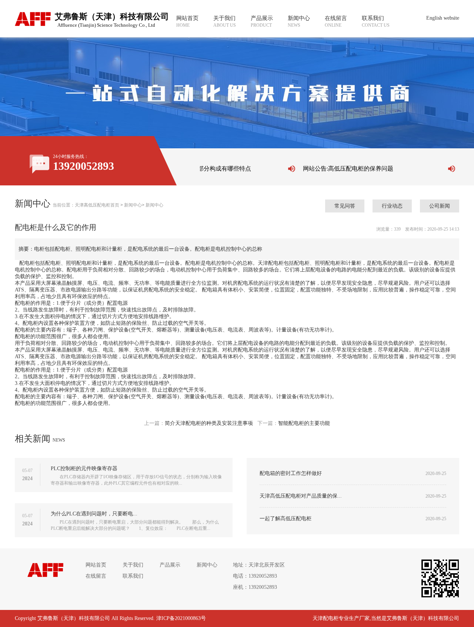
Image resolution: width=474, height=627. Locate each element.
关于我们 (133, 565)
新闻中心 (133, 205)
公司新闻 (439, 206)
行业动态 (392, 206)
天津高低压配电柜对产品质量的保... (301, 496)
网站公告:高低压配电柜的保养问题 (343, 168)
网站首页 (96, 565)
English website (442, 18)
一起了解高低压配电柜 (285, 518)
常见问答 (344, 206)
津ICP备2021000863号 (181, 618)
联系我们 (133, 576)
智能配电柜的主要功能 (304, 423)
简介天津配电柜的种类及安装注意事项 (209, 423)
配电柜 (27, 263)
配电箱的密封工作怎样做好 (291, 473)
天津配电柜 (325, 618)
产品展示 (170, 565)
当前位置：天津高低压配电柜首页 (86, 205)
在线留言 (96, 576)
